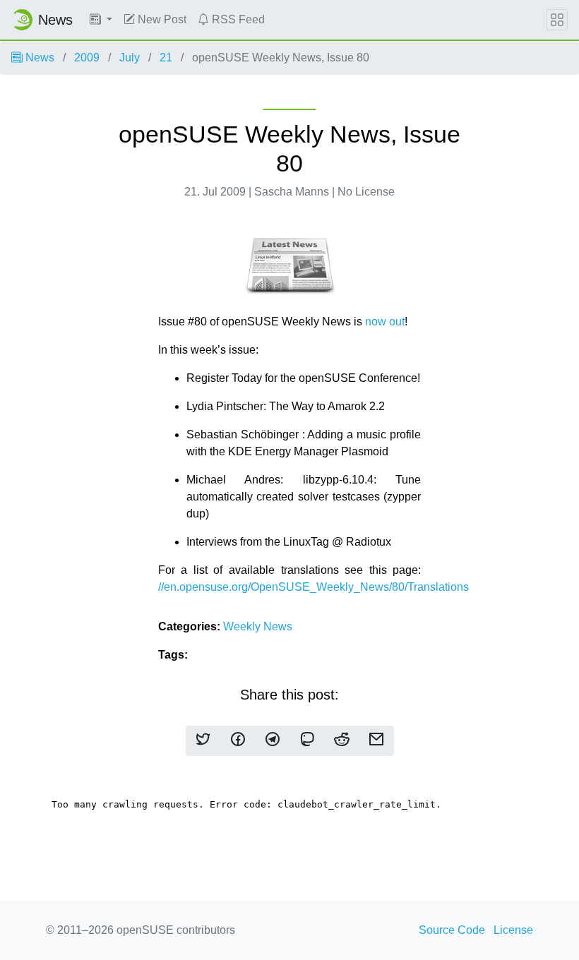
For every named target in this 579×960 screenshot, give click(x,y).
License (513, 930)
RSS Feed (237, 19)
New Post (160, 19)
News (38, 58)
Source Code (452, 930)
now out (385, 322)
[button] (101, 20)
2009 (87, 58)
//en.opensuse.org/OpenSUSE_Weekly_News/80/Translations (313, 587)
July (129, 58)
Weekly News (257, 626)
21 (166, 58)
